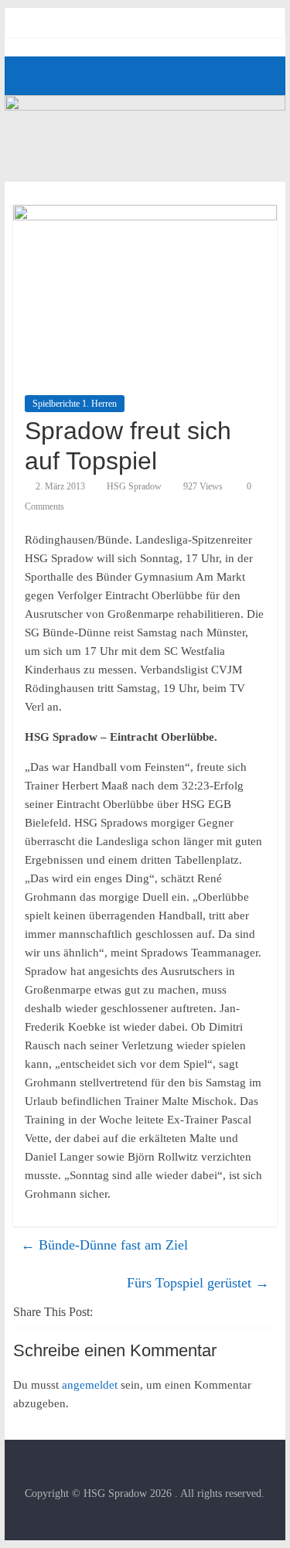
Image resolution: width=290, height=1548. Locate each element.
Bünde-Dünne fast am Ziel (104, 1245)
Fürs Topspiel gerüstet (198, 1283)
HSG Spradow (134, 486)
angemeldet (90, 1385)
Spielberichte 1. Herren (74, 403)
